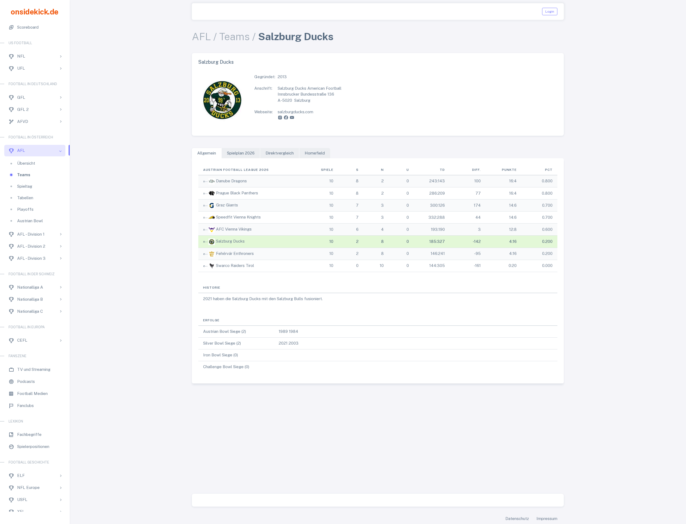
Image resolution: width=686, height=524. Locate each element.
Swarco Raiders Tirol (235, 265)
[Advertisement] (378, 439)
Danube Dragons (231, 181)
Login (549, 11)
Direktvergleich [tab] (280, 153)
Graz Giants (227, 205)
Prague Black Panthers (237, 193)
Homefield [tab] (315, 153)
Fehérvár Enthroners (235, 253)
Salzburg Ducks (230, 241)
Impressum (546, 518)
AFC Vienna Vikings (234, 229)
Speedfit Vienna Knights (238, 217)
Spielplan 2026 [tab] (241, 153)
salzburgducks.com (295, 112)
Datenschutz (517, 518)
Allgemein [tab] (206, 153)
